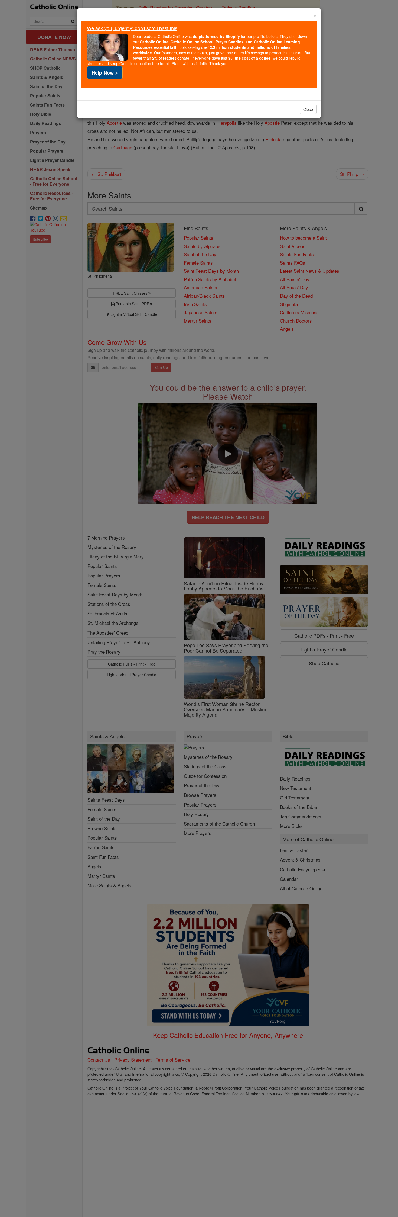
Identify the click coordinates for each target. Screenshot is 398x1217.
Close (308, 109)
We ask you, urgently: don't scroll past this (132, 27)
